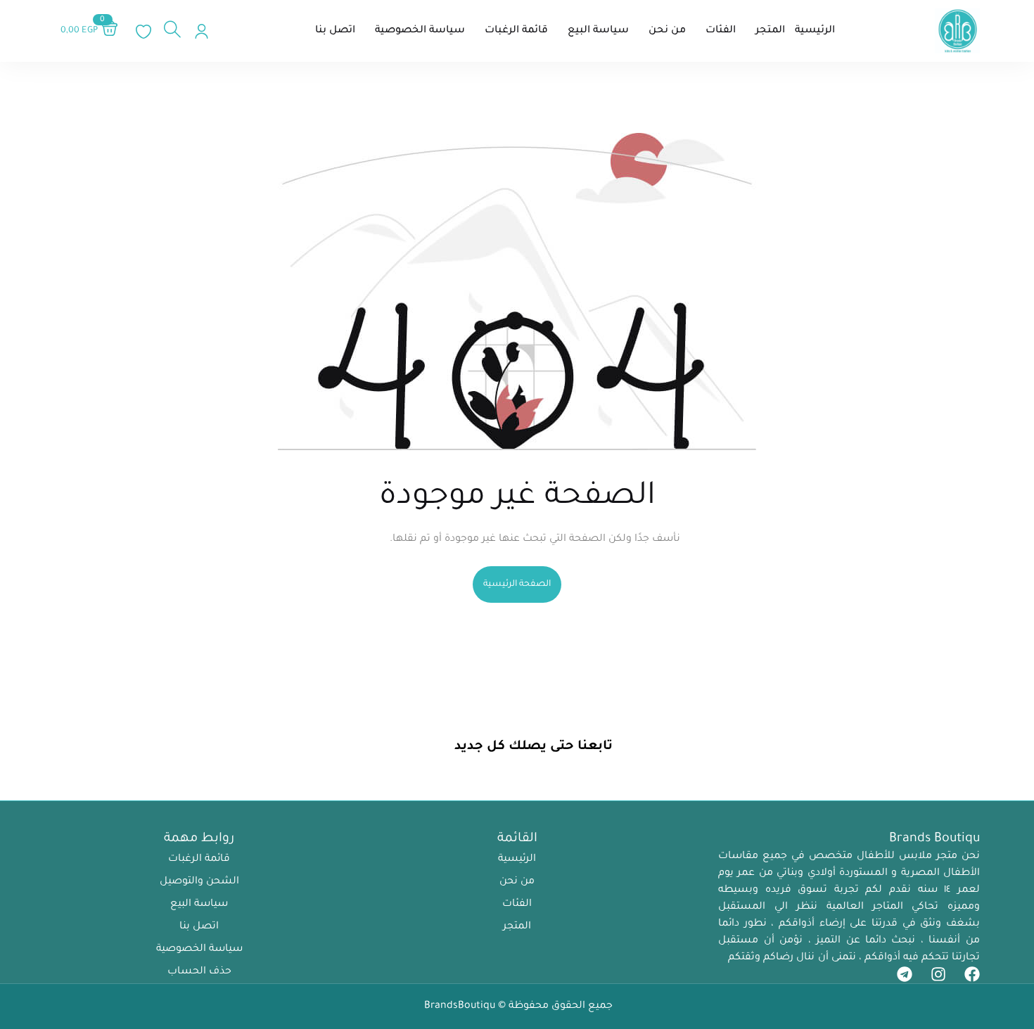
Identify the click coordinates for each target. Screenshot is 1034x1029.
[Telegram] (904, 974)
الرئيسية (517, 859)
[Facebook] (972, 974)
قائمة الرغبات (199, 859)
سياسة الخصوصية (199, 949)
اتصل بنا (199, 927)
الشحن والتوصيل (199, 882)
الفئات (517, 904)
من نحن (517, 882)
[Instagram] (938, 974)
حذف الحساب (199, 972)
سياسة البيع (199, 904)
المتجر (517, 927)
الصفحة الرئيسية (517, 584)
